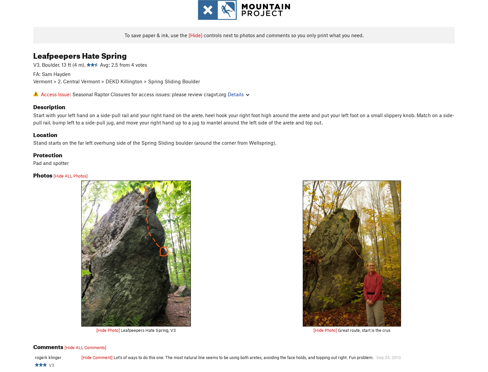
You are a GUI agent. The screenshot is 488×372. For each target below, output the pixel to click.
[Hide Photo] (108, 330)
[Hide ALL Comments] (85, 347)
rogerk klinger (48, 357)
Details (236, 94)
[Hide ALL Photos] (70, 176)
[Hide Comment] (97, 357)
